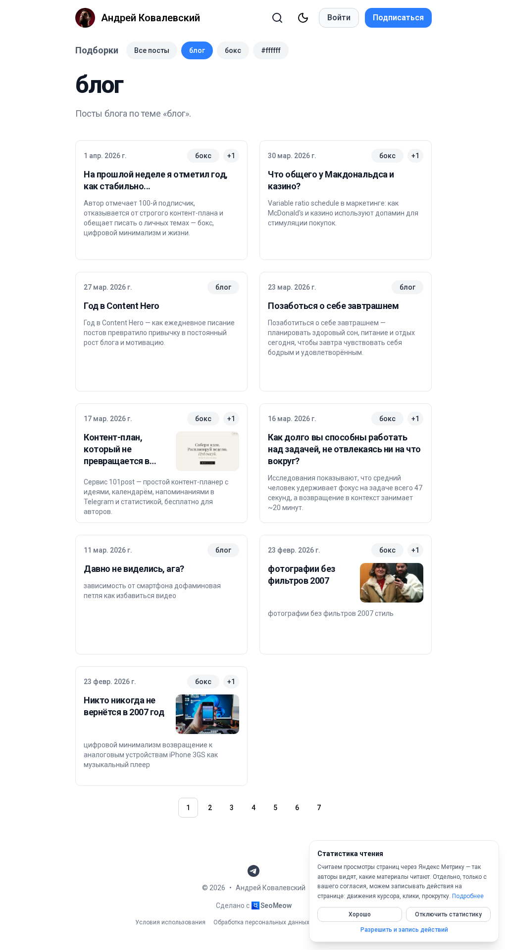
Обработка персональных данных (261, 922)
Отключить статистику (448, 914)
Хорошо (360, 914)
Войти (339, 17)
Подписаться (398, 17)
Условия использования (170, 922)
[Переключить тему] (303, 18)
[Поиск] (277, 18)
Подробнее (468, 896)
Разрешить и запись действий (404, 929)
